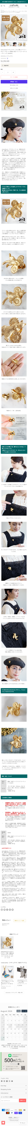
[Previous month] (22, 1011)
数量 (2, 69)
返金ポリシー (16, 1117)
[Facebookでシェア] (4, 910)
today (18, 1011)
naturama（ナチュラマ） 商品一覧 (14, 992)
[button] (3, 44)
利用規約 (10, 1117)
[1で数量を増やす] (13, 72)
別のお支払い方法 (14, 85)
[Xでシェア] (2, 910)
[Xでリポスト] (7, 910)
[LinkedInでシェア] (10, 910)
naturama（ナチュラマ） (7, 56)
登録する (22, 1100)
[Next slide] (26, 44)
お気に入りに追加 (14, 88)
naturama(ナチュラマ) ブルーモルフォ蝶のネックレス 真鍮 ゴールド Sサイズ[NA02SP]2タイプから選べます (7, 982)
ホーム (2, 10)
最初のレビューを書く (20, 920)
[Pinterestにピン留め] (12, 910)
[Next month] (25, 1011)
